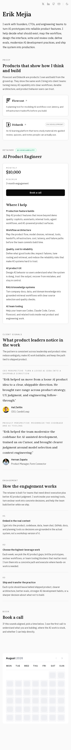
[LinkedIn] (48, 4)
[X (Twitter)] (43, 4)
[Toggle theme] (67, 4)
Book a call (35, 192)
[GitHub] (53, 4)
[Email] (59, 4)
